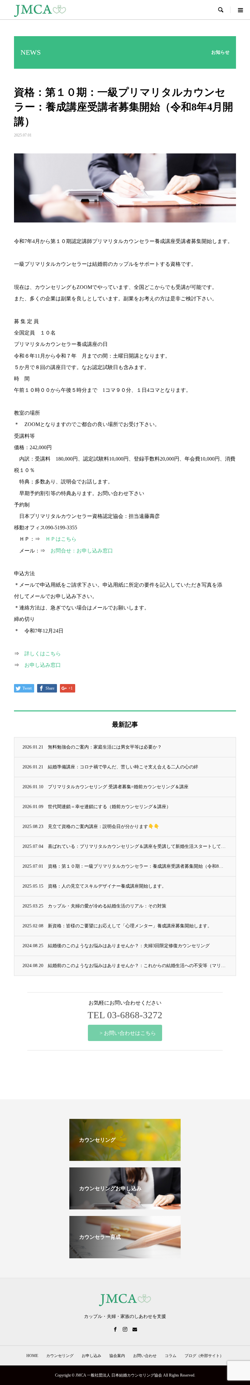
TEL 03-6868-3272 (125, 1015)
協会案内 (117, 1355)
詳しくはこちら (42, 653)
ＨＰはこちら (60, 539)
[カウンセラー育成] (124, 1255)
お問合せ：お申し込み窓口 (81, 550)
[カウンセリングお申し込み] (124, 1206)
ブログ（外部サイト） (204, 1355)
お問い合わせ (145, 1355)
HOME (32, 1355)
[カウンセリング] (124, 1158)
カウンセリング (60, 1355)
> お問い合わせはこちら (127, 1033)
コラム (170, 1355)
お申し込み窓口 (42, 665)
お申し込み (91, 1355)
